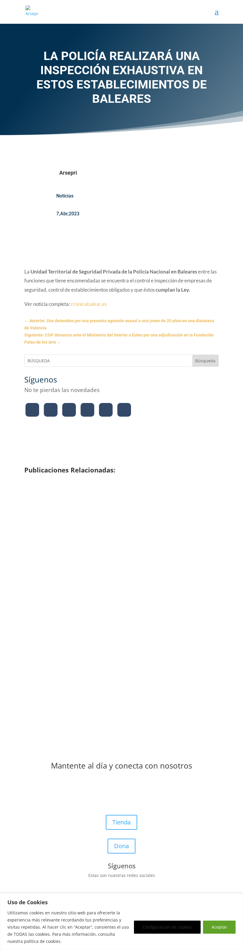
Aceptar (219, 927)
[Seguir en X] (50, 410)
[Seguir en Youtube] (87, 410)
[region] (121, 921)
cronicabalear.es (89, 304)
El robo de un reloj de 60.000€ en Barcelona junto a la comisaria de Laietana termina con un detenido (114, 591)
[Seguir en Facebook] (32, 410)
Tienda (121, 822)
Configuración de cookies (167, 927)
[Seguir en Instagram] (69, 410)
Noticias (64, 196)
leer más (41, 541)
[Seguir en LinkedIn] (106, 410)
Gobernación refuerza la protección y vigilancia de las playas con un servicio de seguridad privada (115, 522)
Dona (121, 846)
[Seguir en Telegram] (124, 410)
